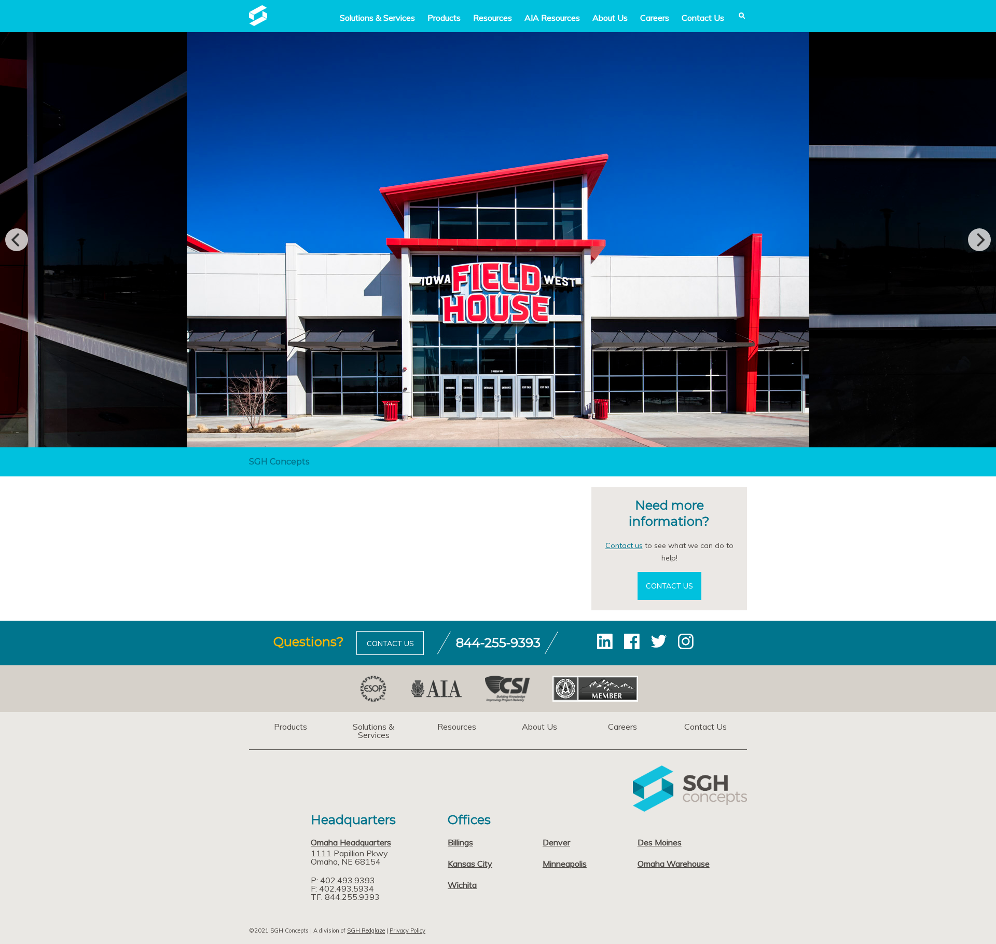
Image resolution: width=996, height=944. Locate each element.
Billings (460, 842)
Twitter (658, 641)
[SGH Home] (258, 23)
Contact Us (703, 17)
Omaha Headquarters (351, 842)
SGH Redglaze (366, 930)
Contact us (624, 545)
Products (444, 17)
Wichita (462, 885)
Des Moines (660, 842)
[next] (979, 239)
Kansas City (470, 863)
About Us (610, 17)
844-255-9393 (498, 642)
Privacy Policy (407, 930)
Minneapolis (565, 863)
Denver (556, 842)
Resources (492, 17)
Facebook (631, 641)
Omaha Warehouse (674, 863)
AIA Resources (552, 17)
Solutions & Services (373, 730)
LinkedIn (604, 641)
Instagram (685, 641)
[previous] (16, 239)
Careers (654, 17)
